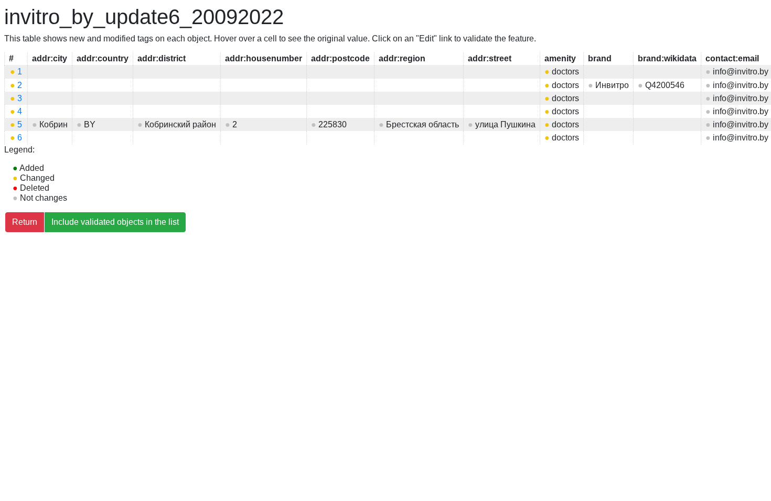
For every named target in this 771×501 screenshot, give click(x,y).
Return (24, 221)
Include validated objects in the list (115, 221)
